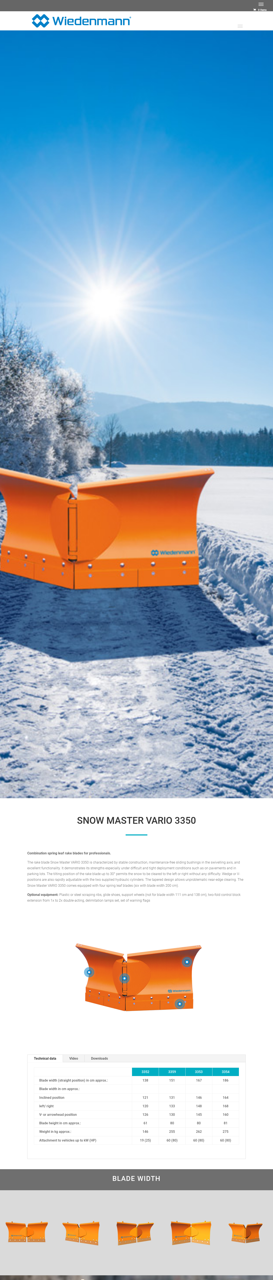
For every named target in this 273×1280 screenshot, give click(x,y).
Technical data (45, 1058)
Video (73, 1058)
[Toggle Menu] (261, 4)
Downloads (99, 1058)
